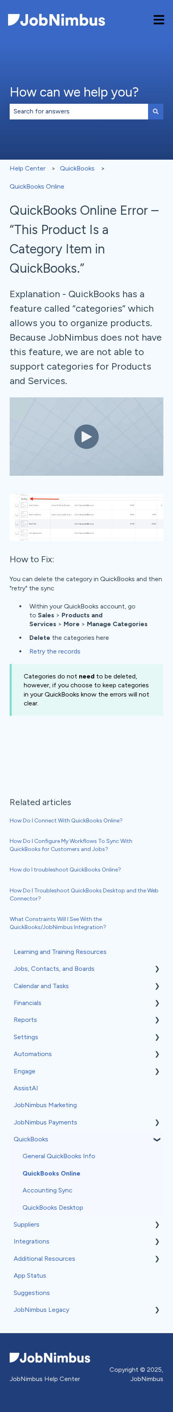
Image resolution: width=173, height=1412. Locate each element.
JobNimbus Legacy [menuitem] (41, 1309)
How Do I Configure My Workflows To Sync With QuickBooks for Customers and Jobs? (71, 845)
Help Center (27, 168)
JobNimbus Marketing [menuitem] (45, 1105)
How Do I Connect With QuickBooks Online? (66, 820)
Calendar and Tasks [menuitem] (41, 986)
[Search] (155, 111)
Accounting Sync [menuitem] (47, 1190)
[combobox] (79, 111)
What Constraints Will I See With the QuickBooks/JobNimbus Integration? (58, 923)
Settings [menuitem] (26, 1037)
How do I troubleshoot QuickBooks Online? (65, 869)
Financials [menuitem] (27, 1003)
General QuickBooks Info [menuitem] (59, 1156)
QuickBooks (77, 168)
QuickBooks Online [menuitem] (51, 1173)
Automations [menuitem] (33, 1054)
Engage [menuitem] (24, 1071)
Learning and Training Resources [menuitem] (60, 952)
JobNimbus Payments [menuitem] (45, 1122)
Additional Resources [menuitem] (44, 1258)
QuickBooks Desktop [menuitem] (53, 1207)
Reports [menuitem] (25, 1020)
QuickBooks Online (37, 186)
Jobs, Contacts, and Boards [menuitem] (54, 968)
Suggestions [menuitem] (32, 1293)
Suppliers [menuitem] (26, 1224)
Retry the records (54, 651)
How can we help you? (74, 92)
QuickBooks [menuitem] (31, 1139)
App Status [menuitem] (30, 1275)
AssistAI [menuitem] (26, 1088)
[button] (156, 969)
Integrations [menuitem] (31, 1241)
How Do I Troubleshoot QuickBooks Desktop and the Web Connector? (84, 894)
